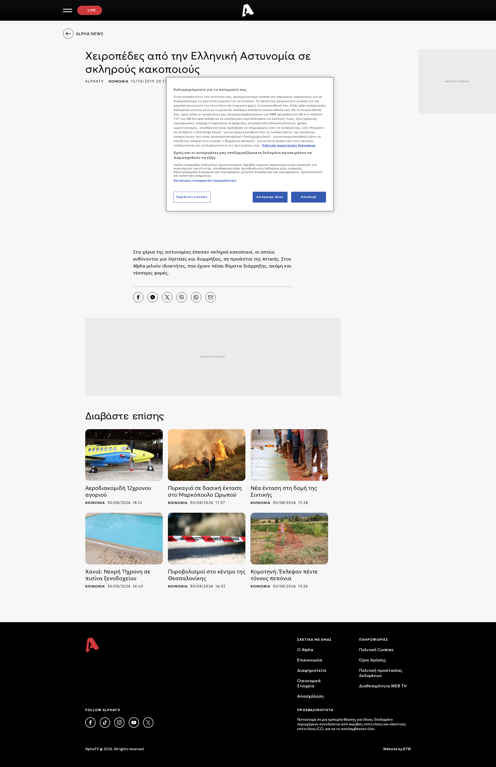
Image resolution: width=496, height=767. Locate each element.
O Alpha (305, 649)
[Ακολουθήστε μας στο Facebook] (90, 722)
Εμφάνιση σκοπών (192, 197)
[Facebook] (138, 297)
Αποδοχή (308, 197)
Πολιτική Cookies (376, 649)
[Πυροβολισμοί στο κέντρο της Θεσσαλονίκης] (206, 538)
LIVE (92, 10)
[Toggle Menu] (67, 10)
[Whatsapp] (196, 297)
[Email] (210, 297)
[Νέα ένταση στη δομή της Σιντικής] (289, 455)
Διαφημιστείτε (312, 670)
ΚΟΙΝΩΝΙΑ (118, 81)
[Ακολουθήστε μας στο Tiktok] (105, 722)
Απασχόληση (310, 696)
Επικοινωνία (309, 659)
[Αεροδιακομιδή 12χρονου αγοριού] (124, 455)
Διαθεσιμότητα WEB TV (383, 685)
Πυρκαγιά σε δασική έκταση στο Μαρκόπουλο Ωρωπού (205, 491)
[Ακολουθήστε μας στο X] (148, 722)
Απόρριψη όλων (270, 197)
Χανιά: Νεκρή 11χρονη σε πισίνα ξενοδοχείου (117, 575)
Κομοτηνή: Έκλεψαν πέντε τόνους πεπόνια (284, 575)
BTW (407, 749)
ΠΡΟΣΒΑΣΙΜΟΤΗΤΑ (315, 710)
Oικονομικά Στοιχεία (309, 683)
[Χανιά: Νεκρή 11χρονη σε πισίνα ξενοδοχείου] (124, 538)
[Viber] (181, 297)
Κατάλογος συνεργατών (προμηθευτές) (205, 180)
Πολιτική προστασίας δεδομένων (380, 673)
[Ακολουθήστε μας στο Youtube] (134, 722)
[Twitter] (167, 297)
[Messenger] (153, 297)
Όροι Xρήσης (372, 659)
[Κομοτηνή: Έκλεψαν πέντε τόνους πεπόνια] (289, 538)
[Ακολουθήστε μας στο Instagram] (119, 722)
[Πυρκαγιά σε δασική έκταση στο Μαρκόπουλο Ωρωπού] (206, 455)
